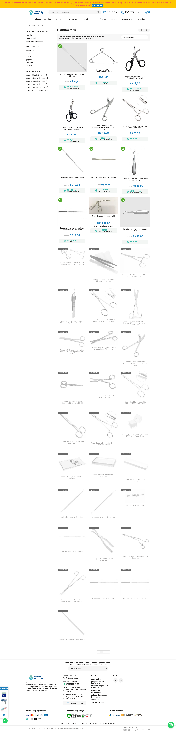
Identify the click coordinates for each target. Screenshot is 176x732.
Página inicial (30, 25)
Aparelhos (30, 35)
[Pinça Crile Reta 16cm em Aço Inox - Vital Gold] (135, 119)
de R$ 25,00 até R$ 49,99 (37, 78)
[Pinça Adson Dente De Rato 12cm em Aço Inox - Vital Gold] (72, 308)
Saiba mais (97, 5)
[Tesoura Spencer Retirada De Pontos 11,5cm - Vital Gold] (103, 308)
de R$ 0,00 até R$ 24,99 (36, 75)
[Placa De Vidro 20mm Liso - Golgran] (103, 469)
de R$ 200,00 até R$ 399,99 (37, 90)
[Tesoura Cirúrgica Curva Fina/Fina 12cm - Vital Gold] (72, 390)
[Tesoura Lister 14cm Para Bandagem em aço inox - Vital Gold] (135, 349)
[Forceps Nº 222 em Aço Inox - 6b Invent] (103, 546)
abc (28, 54)
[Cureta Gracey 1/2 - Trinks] (72, 546)
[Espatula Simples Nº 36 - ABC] (103, 587)
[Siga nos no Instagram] (121, 680)
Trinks (29, 66)
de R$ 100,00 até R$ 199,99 (37, 87)
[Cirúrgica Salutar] (36, 12)
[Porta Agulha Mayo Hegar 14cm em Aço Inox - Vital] (135, 267)
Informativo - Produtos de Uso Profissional (97, 681)
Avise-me (72, 283)
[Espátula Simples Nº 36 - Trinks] (103, 171)
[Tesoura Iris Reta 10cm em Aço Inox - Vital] (72, 431)
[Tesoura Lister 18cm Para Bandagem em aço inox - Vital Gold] (103, 119)
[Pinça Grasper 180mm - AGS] (103, 221)
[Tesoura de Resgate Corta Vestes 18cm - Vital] (135, 68)
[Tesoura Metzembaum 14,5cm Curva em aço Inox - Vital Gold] (72, 267)
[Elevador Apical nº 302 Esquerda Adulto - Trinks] (135, 171)
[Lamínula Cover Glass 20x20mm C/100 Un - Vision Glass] (135, 431)
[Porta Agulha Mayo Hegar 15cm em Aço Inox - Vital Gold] (135, 390)
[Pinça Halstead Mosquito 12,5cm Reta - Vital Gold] (103, 431)
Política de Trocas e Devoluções (99, 696)
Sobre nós (95, 700)
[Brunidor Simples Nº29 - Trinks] (72, 171)
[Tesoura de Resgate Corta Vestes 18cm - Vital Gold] (72, 119)
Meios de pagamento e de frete (99, 687)
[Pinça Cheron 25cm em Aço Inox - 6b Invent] (135, 546)
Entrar (127, 13)
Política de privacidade (96, 691)
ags (28, 57)
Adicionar (76, 76)
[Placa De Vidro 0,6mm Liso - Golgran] (72, 469)
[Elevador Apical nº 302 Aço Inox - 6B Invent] (135, 221)
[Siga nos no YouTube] (115, 680)
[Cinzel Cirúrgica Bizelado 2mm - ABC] (72, 628)
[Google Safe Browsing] (87, 716)
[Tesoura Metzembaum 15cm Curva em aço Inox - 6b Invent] (72, 587)
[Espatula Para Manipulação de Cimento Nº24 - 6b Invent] (72, 221)
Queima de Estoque (34, 41)
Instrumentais (32, 38)
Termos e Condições (99, 702)
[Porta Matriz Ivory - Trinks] (135, 506)
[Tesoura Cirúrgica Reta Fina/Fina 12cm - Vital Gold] (103, 390)
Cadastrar (137, 13)
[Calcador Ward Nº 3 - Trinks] (103, 506)
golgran (30, 60)
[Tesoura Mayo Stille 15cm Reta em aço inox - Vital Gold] (103, 349)
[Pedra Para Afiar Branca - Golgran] (135, 469)
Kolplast (30, 63)
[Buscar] (98, 12)
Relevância (143, 30)
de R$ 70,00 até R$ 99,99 (36, 84)
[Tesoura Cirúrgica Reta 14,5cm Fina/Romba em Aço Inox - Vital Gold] (72, 349)
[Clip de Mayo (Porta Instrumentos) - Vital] (103, 68)
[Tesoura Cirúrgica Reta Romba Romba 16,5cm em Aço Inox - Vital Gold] (135, 308)
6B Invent (30, 50)
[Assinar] (146, 37)
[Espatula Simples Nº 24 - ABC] (135, 587)
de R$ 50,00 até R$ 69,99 (36, 81)
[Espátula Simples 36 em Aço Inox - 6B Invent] (72, 68)
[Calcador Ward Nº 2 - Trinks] (72, 506)
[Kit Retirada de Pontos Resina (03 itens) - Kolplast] (103, 267)
